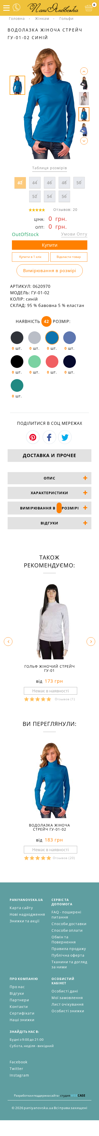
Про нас (17, 986)
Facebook (18, 1062)
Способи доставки (69, 923)
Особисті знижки (68, 1010)
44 (34, 182)
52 (34, 196)
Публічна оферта (68, 955)
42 (20, 182)
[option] (49, 103)
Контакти (19, 1006)
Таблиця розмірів (49, 167)
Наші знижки (22, 1019)
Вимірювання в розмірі (49, 270)
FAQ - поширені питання (66, 915)
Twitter (16, 1068)
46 (49, 182)
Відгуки (17, 993)
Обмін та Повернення (64, 939)
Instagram (19, 1075)
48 (64, 182)
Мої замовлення (67, 997)
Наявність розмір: (43, 321)
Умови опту (74, 234)
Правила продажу (69, 948)
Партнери (19, 1000)
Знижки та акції (25, 921)
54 (49, 196)
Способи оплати (67, 930)
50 (78, 182)
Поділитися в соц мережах (49, 423)
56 (64, 196)
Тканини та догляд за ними (69, 964)
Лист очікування (68, 1004)
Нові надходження (27, 914)
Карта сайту (21, 907)
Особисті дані (65, 991)
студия (72, 1095)
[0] (89, 8)
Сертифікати (22, 1013)
